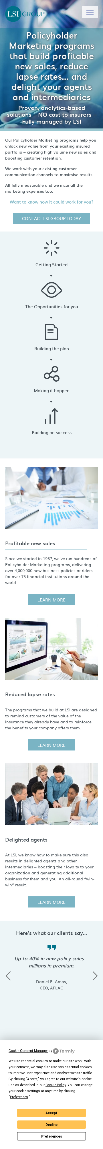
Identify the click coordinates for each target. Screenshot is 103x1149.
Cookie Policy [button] (55, 1085)
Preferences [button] (19, 1097)
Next (95, 976)
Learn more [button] (51, 599)
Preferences (51, 1136)
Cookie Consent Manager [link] (28, 1051)
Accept (51, 1113)
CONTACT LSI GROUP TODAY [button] (51, 218)
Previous (8, 976)
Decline (51, 1125)
